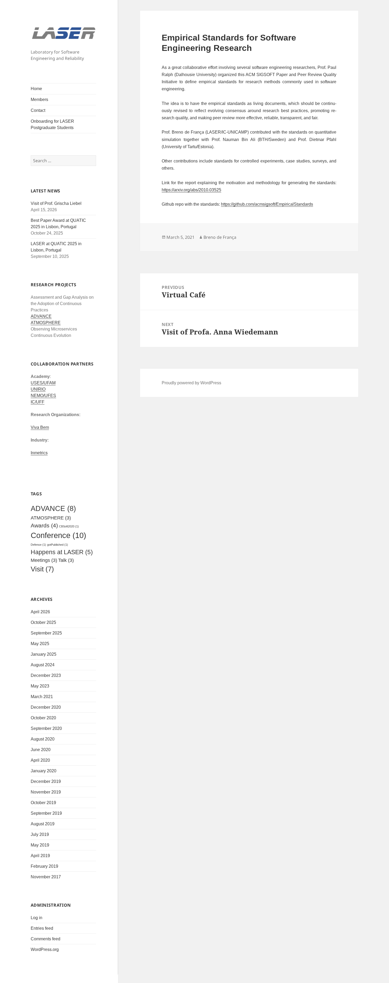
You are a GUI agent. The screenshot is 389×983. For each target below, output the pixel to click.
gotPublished (57, 544)
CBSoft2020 (69, 526)
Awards (44, 525)
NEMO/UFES (43, 395)
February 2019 (44, 866)
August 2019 (43, 824)
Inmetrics (39, 453)
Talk (66, 560)
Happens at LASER (62, 552)
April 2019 (40, 855)
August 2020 (43, 739)
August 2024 (43, 665)
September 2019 (46, 813)
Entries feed (42, 928)
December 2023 (46, 675)
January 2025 (43, 654)
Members (39, 99)
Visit (42, 569)
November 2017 (46, 877)
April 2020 (40, 760)
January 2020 (43, 771)
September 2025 (46, 633)
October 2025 (43, 622)
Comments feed (45, 939)
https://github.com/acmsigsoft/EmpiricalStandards (267, 204)
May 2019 (40, 845)
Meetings (44, 560)
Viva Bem (40, 427)
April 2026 (40, 612)
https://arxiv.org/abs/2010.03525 (191, 189)
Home (36, 88)
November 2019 (46, 792)
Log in (36, 917)
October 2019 (43, 802)
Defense (38, 544)
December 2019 (46, 781)
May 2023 (40, 686)
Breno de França (219, 237)
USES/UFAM (43, 383)
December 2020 (46, 707)
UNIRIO (38, 389)
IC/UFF (37, 402)
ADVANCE (41, 316)
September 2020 (46, 728)
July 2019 (40, 834)
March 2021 (42, 696)
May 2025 (40, 643)
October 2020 (43, 718)
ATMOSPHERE (46, 322)
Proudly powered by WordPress (191, 383)
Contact (38, 110)
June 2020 (41, 749)
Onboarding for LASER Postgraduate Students (52, 124)
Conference (58, 535)
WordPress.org (45, 949)
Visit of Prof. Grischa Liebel (56, 203)
